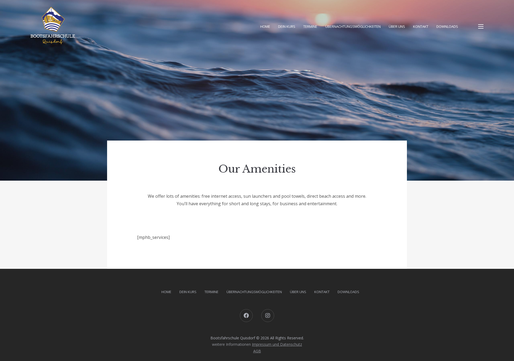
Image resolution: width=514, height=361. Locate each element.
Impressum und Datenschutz (277, 344)
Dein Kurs (286, 26)
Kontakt (420, 26)
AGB (257, 351)
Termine (310, 26)
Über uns (397, 26)
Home (265, 26)
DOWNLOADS (447, 26)
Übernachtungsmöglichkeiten (353, 26)
